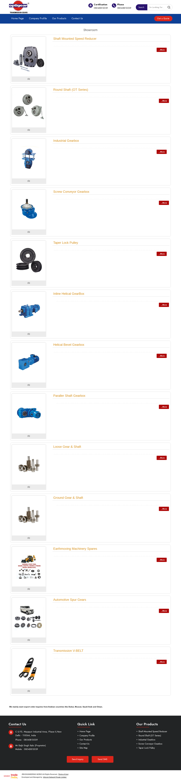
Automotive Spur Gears (69, 599)
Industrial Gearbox (66, 140)
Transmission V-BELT (68, 650)
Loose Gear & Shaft (67, 446)
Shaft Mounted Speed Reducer (74, 38)
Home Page (17, 18)
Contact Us (77, 18)
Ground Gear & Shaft (68, 497)
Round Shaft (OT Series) (70, 89)
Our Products (59, 18)
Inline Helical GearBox (68, 293)
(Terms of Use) (63, 774)
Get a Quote (163, 18)
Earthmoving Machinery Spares (75, 548)
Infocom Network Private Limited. (55, 777)
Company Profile (38, 18)
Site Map (84, 747)
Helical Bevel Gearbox (68, 344)
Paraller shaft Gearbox (69, 395)
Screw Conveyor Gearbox (71, 191)
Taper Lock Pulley (65, 242)
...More (162, 50)
